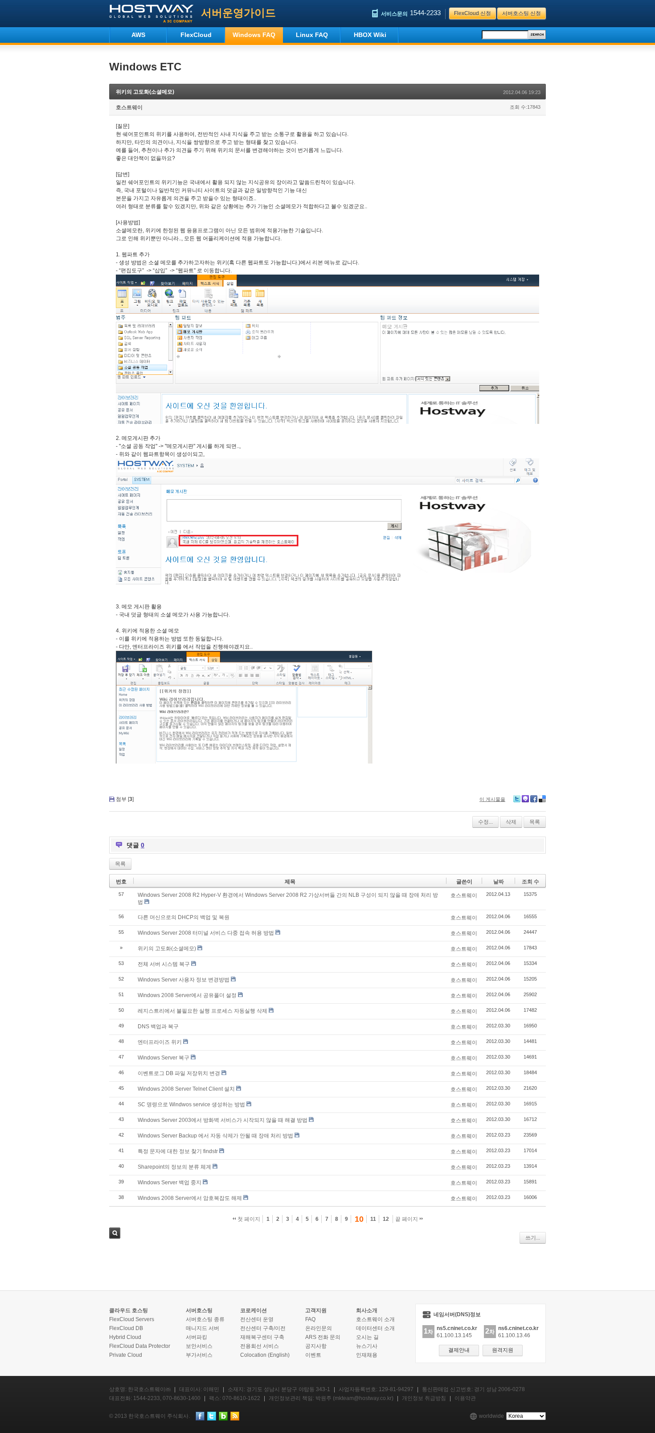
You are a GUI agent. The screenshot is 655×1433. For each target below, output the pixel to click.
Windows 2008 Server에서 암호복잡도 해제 (190, 1198)
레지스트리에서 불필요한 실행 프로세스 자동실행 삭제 (202, 1011)
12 (386, 1219)
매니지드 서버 (202, 1328)
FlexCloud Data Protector (139, 1346)
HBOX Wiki (370, 34)
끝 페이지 (407, 1219)
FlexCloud (196, 34)
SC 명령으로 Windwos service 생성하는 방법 (191, 1104)
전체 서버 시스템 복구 (164, 964)
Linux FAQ (312, 34)
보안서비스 (199, 1346)
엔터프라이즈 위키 (160, 1042)
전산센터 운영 (257, 1319)
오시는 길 (367, 1337)
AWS (138, 34)
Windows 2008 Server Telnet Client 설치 (186, 1089)
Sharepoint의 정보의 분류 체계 (174, 1167)
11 (373, 1219)
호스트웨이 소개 (375, 1319)
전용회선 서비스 (259, 1346)
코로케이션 (253, 1310)
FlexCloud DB (126, 1328)
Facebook (533, 798)
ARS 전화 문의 (322, 1337)
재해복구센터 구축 (262, 1337)
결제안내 (459, 1350)
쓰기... (532, 1238)
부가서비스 (199, 1355)
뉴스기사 (366, 1346)
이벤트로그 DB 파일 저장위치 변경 (179, 1073)
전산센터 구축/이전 (263, 1328)
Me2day (525, 798)
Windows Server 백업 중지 (169, 1182)
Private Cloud (125, 1355)
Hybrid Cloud (125, 1337)
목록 (534, 822)
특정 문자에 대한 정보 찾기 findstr (178, 1151)
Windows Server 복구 (163, 1058)
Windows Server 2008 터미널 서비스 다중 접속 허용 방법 (206, 933)
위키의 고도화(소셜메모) (145, 92)
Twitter (516, 798)
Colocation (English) (265, 1355)
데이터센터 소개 (375, 1328)
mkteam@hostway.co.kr (363, 1398)
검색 (114, 1233)
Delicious (542, 798)
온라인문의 (318, 1328)
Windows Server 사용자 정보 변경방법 (183, 980)
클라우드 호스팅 (128, 1310)
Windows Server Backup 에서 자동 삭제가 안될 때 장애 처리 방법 (215, 1136)
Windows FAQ (254, 34)
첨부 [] (125, 799)
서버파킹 (196, 1337)
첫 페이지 (248, 1219)
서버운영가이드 (238, 13)
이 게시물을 (492, 799)
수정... (485, 822)
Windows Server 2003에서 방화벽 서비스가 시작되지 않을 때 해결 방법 (222, 1120)
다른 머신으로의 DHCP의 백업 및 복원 (183, 917)
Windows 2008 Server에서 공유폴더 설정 (187, 995)
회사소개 (366, 1310)
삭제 (511, 822)
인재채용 (366, 1355)
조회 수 (530, 882)
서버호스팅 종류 (205, 1319)
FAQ (310, 1319)
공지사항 (316, 1346)
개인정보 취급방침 (424, 1398)
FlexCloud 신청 (472, 13)
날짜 (498, 882)
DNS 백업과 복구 (158, 1026)
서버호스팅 (199, 1310)
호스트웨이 (129, 107)
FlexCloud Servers (131, 1319)
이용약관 (465, 1398)
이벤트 (313, 1355)
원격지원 (502, 1350)
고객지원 (316, 1310)
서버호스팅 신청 (521, 13)
